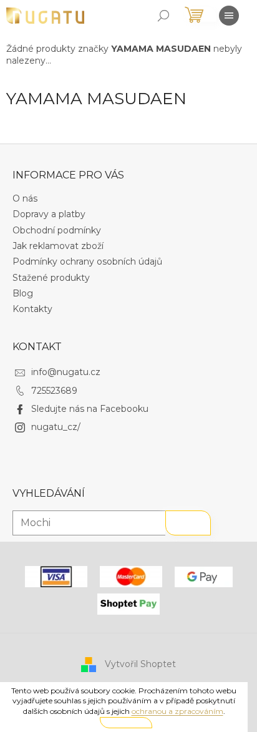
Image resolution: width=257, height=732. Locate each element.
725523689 (54, 390)
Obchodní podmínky (56, 230)
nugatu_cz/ (55, 426)
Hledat (188, 523)
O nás (24, 198)
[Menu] (228, 15)
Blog (22, 293)
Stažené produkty (51, 277)
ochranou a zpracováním (177, 711)
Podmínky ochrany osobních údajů (87, 261)
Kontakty (32, 309)
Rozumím (126, 722)
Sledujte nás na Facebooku (89, 408)
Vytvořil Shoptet (140, 664)
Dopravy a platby (48, 214)
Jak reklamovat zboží (58, 245)
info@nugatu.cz (65, 372)
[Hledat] (163, 15)
